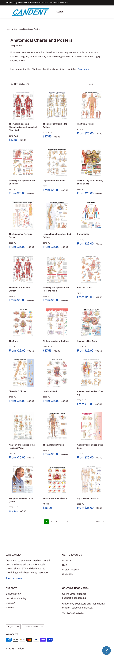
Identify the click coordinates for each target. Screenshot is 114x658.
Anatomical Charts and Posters (27, 29)
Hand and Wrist (84, 287)
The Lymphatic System (53, 445)
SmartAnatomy (13, 594)
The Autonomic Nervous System (20, 235)
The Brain (13, 341)
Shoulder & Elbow (17, 391)
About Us (66, 560)
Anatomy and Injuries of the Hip (90, 393)
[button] (106, 650)
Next (98, 521)
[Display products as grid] (97, 84)
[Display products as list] (102, 84)
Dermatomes (83, 234)
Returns (10, 607)
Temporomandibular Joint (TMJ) (21, 500)
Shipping (10, 603)
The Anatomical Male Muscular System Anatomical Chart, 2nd (23, 127)
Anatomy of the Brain (87, 341)
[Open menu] (7, 12)
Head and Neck (50, 391)
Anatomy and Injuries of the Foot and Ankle (56, 289)
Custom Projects (70, 569)
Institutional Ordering (16, 598)
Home (8, 29)
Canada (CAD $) (31, 627)
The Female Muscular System (19, 289)
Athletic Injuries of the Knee (56, 341)
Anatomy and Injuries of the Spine (90, 446)
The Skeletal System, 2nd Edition (55, 125)
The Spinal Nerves (86, 124)
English (11, 627)
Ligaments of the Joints (54, 180)
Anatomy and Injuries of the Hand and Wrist (22, 446)
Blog (64, 565)
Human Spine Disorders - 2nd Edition (57, 235)
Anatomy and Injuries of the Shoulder (22, 182)
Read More (83, 69)
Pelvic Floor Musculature (55, 498)
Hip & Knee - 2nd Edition (88, 498)
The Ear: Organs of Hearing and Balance (90, 182)
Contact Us (67, 574)
